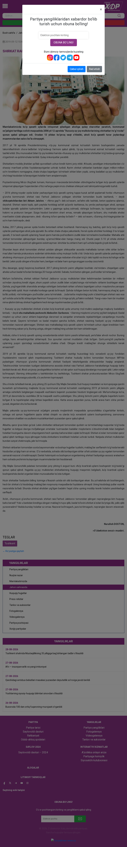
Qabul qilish (76, 69)
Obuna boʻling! (64, 42)
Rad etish (94, 69)
